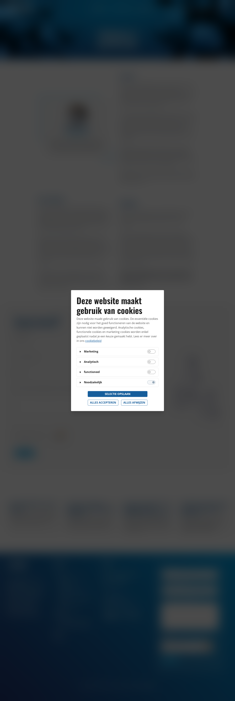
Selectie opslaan (117, 394)
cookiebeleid (93, 341)
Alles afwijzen (134, 402)
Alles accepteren (103, 402)
